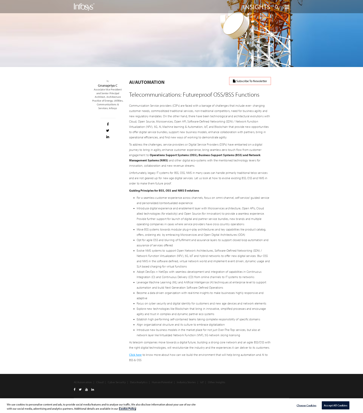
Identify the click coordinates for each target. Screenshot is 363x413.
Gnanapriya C (107, 85)
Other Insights (216, 382)
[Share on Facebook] (107, 124)
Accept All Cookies (335, 405)
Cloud (99, 382)
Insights (256, 6)
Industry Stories (186, 382)
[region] (181, 405)
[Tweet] (107, 130)
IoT (202, 382)
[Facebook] (74, 389)
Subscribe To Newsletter (251, 81)
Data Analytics (138, 382)
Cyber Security (117, 382)
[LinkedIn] (92, 389)
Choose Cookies (306, 405)
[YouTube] (86, 389)
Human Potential (162, 382)
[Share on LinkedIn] (107, 136)
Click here (135, 355)
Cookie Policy (127, 409)
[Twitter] (80, 389)
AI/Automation (83, 382)
